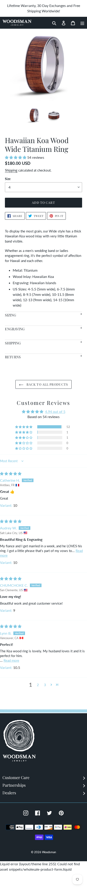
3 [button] (45, 685)
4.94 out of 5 (55, 411)
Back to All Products (47, 384)
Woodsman (49, 852)
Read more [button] (11, 660)
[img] (10, 473)
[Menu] (81, 23)
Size (7, 179)
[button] (16, 157)
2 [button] (38, 685)
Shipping (11, 170)
